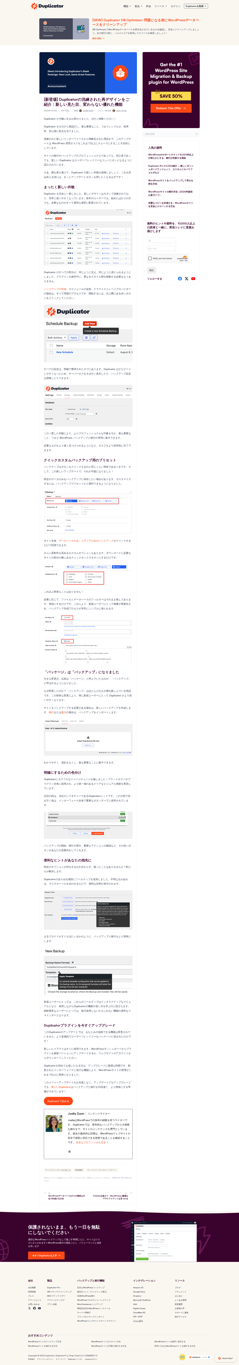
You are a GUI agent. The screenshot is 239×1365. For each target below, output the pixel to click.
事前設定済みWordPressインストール (93, 1308)
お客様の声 (180, 1308)
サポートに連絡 (181, 1312)
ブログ (178, 1287)
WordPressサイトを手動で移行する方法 (108, 1346)
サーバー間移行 (84, 1312)
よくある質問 (180, 1300)
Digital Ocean (139, 1308)
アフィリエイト (35, 1300)
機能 (125, 6)
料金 (148, 6)
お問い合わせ (34, 1304)
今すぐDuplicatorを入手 (45, 1255)
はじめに (179, 1296)
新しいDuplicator (61, 1086)
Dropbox (137, 1296)
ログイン (176, 6)
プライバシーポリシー (45, 1359)
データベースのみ (69, 540)
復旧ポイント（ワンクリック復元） (92, 1291)
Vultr (135, 1304)
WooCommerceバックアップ (90, 1304)
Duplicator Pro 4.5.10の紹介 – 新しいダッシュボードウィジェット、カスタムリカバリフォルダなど (171, 169)
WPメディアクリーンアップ (59, 1291)
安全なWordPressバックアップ (91, 1287)
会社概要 (32, 1287)
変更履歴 (179, 1304)
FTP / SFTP (138, 1316)
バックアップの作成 (55, 288)
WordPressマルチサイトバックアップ (93, 1300)
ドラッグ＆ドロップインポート (90, 1316)
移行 (51, 712)
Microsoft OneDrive (141, 1300)
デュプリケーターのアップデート (101, 1170)
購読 (151, 270)
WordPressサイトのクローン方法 (106, 1341)
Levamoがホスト (91, 1359)
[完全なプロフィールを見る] (107, 1142)
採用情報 (32, 1291)
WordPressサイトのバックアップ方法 (44, 1341)
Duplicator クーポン (75, 1359)
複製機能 (79, 1170)
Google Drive (139, 1291)
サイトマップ (61, 1359)
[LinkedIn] (69, 1151)
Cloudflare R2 (139, 1312)
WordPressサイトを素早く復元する (170, 1341)
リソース (159, 6)
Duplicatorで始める (58, 1101)
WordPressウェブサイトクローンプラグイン (96, 1321)
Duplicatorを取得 (194, 6)
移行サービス (180, 1316)
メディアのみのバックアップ (97, 540)
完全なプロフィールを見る (91, 1142)
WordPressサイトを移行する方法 (42, 1346)
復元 (63, 712)
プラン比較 (52, 1304)
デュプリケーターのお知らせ (58, 1170)
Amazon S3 (138, 1287)
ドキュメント (180, 1291)
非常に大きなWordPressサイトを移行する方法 (174, 1346)
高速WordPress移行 (86, 1296)
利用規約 (31, 1359)
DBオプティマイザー (56, 1296)
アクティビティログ (56, 1300)
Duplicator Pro (53, 1287)
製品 (137, 6)
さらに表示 (138, 1321)
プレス (31, 1296)
